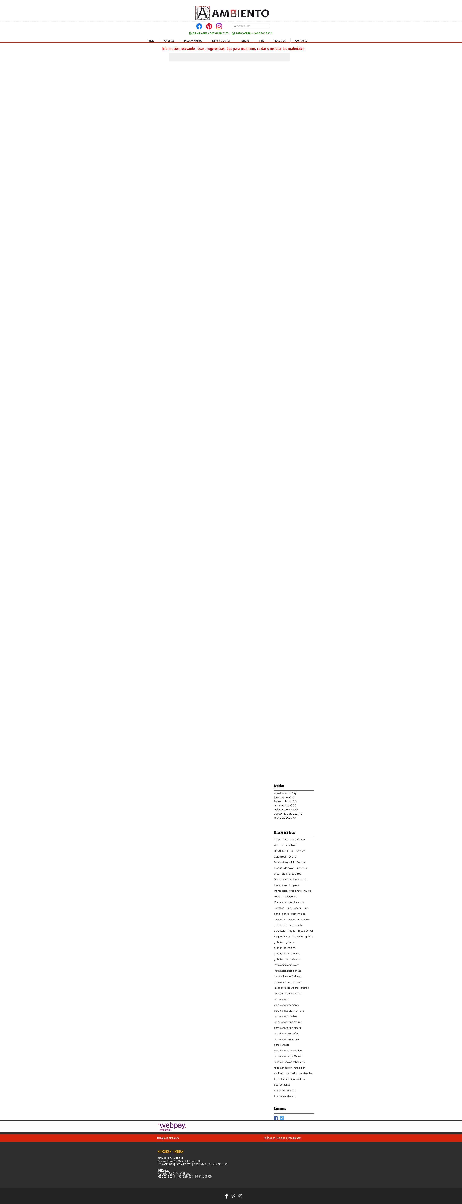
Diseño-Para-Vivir (284, 862)
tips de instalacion (284, 1096)
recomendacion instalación (289, 1067)
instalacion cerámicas (286, 965)
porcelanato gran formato (289, 1010)
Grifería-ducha (282, 879)
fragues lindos (282, 936)
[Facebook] (199, 26)
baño (277, 913)
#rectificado (298, 839)
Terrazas (279, 908)
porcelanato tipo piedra (287, 1027)
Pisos (277, 896)
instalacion (296, 959)
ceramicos (293, 919)
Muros (307, 890)
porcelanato (281, 999)
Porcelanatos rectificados (289, 902)
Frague (301, 862)
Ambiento (291, 845)
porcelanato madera (286, 1016)
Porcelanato (289, 896)
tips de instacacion (285, 1090)
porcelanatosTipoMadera (288, 1050)
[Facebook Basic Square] (276, 1118)
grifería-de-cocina (284, 947)
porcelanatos (281, 1044)
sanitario (279, 1073)
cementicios (298, 913)
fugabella (298, 936)
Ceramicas (280, 856)
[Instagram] (219, 26)
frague (291, 930)
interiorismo (294, 982)
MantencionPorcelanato (288, 890)
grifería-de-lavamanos (287, 953)
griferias (279, 942)
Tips (305, 908)
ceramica (279, 919)
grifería (290, 942)
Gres (276, 873)
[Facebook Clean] (226, 1196)
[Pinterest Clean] (233, 1196)
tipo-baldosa (297, 1079)
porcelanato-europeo (286, 1039)
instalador (280, 982)
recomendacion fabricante (289, 1062)
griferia (309, 936)
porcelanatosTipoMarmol (288, 1056)
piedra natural (293, 993)
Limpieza (294, 885)
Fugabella (301, 868)
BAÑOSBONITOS (283, 850)
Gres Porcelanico (291, 873)
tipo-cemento (282, 1084)
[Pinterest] (209, 26)
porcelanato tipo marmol (288, 1022)
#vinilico (279, 845)
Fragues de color (284, 868)
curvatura (280, 930)
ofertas (304, 987)
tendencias (306, 1073)
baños (285, 913)
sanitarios (291, 1073)
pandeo (278, 993)
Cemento (300, 850)
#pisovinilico (281, 839)
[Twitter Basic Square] (282, 1118)
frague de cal (305, 930)
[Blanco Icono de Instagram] (240, 1196)
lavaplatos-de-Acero (286, 987)
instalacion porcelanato (287, 970)
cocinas (305, 919)
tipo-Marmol (281, 1079)
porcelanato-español (286, 1033)
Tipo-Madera (293, 908)
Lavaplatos (280, 885)
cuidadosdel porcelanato (288, 925)
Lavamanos (300, 879)
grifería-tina (281, 959)
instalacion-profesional (287, 976)
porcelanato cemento (286, 1004)
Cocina (293, 856)
